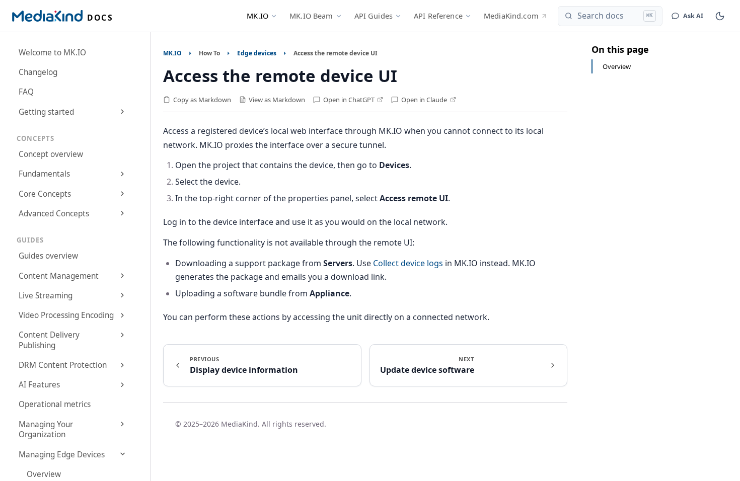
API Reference (438, 16)
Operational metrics (55, 404)
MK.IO (257, 16)
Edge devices (256, 53)
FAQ (26, 92)
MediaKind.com (511, 16)
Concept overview (51, 154)
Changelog (38, 72)
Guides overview (48, 256)
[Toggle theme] (720, 16)
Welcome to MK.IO (52, 52)
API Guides (373, 16)
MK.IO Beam (311, 16)
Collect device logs (408, 263)
